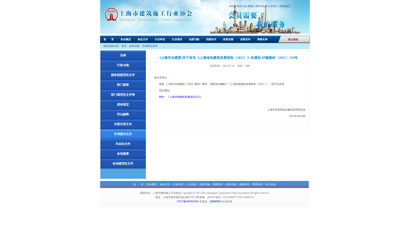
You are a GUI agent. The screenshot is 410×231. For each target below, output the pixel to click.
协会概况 (126, 39)
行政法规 (123, 65)
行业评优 (160, 39)
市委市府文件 (123, 124)
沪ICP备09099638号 (188, 201)
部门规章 (123, 84)
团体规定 (123, 104)
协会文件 (143, 39)
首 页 (109, 39)
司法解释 (123, 114)
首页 (123, 45)
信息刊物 (194, 39)
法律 (123, 55)
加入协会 (293, 39)
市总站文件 (123, 143)
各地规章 (123, 153)
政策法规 (228, 39)
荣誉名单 (262, 39)
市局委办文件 (150, 45)
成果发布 (245, 39)
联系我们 (285, 6)
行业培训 (177, 39)
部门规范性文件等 (123, 94)
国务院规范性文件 (123, 75)
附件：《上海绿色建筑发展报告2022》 (181, 96)
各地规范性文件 (123, 163)
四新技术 (211, 39)
